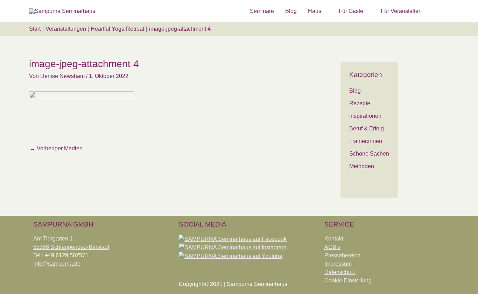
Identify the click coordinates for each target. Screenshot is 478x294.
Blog (355, 91)
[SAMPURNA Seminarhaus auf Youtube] (230, 256)
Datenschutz (340, 272)
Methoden (361, 166)
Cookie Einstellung (348, 281)
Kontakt (333, 239)
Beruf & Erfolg (366, 128)
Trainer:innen (365, 141)
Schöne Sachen (369, 154)
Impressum (338, 264)
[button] (440, 11)
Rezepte (359, 103)
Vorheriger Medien (56, 148)
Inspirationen (365, 116)
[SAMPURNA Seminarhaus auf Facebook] (233, 239)
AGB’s (332, 247)
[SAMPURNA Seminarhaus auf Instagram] (232, 247)
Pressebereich (342, 255)
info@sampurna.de (56, 264)
